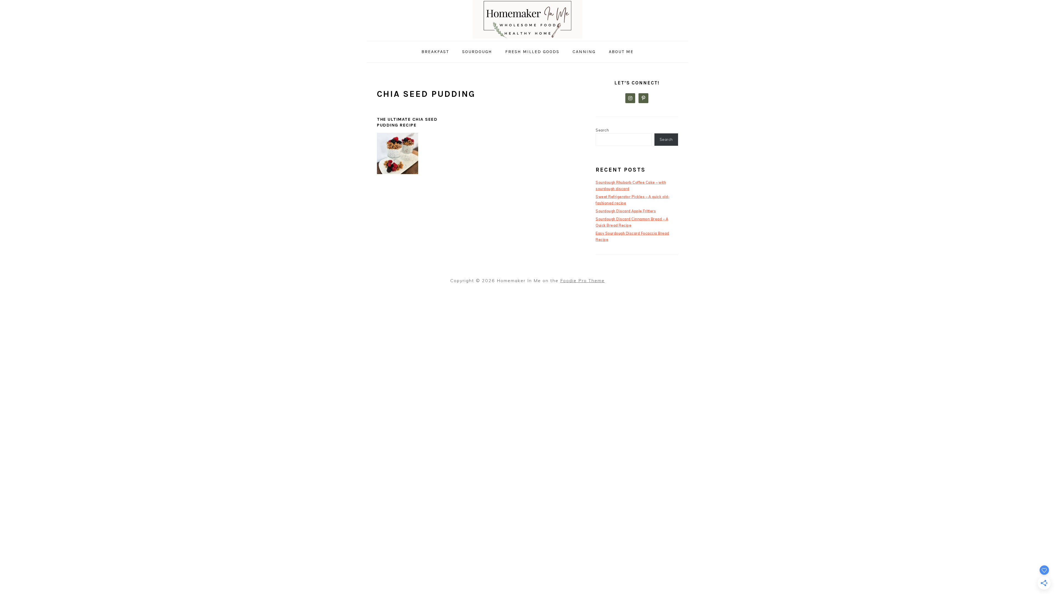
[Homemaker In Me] (527, 37)
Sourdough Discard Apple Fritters (626, 211)
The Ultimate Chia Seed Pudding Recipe (407, 122)
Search (602, 130)
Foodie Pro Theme (582, 280)
